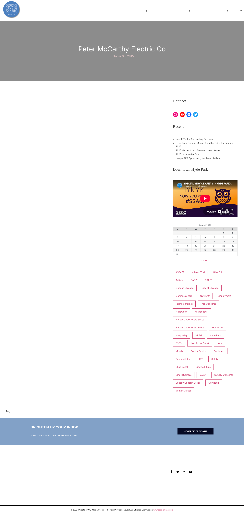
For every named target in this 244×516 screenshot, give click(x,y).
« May (204, 260)
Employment (224, 295)
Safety (214, 359)
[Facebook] (188, 114)
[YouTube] (182, 114)
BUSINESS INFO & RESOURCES (167, 10)
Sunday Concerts (223, 374)
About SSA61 (130, 479)
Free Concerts (208, 303)
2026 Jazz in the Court (188, 154)
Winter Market (183, 390)
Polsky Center (198, 351)
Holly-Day (217, 327)
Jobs (219, 343)
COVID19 (205, 295)
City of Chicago (210, 288)
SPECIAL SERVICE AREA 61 (208, 10)
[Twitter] (195, 114)
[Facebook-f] (171, 472)
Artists (179, 280)
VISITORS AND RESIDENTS (127, 10)
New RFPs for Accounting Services (194, 139)
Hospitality (181, 335)
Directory (129, 470)
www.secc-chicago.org (163, 510)
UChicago (213, 382)
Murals (179, 351)
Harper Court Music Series (190, 327)
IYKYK (179, 343)
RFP (201, 359)
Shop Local (182, 367)
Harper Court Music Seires (190, 319)
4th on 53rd (198, 272)
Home (234, 10)
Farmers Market (184, 303)
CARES (208, 280)
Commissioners (184, 295)
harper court (201, 311)
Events (80, 474)
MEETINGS (81, 479)
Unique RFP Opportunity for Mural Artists (198, 158)
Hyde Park (215, 335)
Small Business (183, 374)
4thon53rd (218, 272)
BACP (194, 280)
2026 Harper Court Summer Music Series (198, 150)
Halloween (181, 311)
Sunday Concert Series (188, 382)
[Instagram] (175, 114)
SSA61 (203, 374)
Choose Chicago (185, 288)
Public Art (219, 351)
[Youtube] (190, 472)
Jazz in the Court (199, 343)
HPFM (198, 335)
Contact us (82, 483)
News (78, 470)
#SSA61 (180, 272)
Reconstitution (183, 359)
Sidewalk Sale (203, 367)
